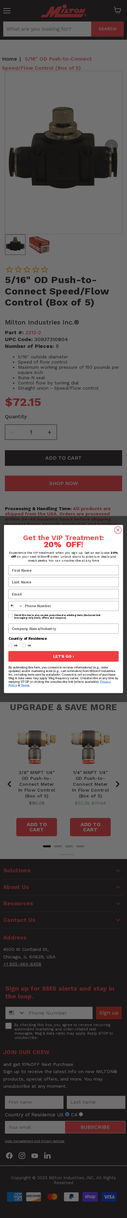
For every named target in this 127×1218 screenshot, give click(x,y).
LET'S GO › (63, 656)
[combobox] (15, 605)
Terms (25, 685)
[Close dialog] (118, 529)
